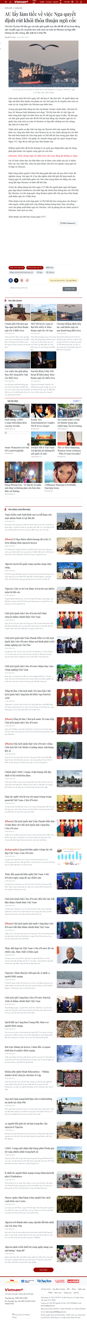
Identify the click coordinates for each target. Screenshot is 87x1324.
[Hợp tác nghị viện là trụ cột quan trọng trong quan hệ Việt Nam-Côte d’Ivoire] (69, 803)
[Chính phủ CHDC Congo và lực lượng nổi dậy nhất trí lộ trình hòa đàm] (69, 778)
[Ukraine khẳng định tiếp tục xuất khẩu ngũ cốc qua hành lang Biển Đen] (69, 312)
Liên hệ (76, 1293)
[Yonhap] (12, 1281)
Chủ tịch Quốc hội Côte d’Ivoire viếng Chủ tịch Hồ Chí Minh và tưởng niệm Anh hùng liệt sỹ (29, 747)
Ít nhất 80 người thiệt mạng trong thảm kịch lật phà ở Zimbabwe (29, 1174)
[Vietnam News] (29, 1281)
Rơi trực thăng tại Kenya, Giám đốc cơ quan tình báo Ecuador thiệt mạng (27, 1048)
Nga (40, 272)
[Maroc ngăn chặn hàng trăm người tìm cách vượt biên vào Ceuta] (69, 1204)
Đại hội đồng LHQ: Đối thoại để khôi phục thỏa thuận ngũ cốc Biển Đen (43, 374)
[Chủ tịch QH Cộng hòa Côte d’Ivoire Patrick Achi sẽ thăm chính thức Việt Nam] (69, 1004)
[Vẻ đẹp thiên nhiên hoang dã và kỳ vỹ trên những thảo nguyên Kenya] (69, 545)
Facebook (10, 280)
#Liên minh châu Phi (17, 267)
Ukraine (51, 272)
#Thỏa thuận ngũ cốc (35, 267)
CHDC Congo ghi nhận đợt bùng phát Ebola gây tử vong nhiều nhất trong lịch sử (29, 1150)
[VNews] (68, 1281)
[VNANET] (77, 1281)
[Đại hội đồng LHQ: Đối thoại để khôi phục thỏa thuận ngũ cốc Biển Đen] (43, 359)
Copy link (27, 280)
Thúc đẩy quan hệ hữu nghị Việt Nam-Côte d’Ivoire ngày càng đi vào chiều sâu (27, 875)
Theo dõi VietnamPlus (57, 280)
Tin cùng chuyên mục (19, 509)
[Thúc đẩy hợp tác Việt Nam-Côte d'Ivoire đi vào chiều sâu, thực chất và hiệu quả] (69, 954)
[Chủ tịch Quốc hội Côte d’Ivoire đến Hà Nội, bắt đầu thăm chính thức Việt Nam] (69, 905)
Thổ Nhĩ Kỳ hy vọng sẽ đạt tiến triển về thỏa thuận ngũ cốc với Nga (42, 327)
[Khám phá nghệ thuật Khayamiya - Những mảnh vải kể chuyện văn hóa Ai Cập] (69, 1078)
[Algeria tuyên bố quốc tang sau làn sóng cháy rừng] (69, 570)
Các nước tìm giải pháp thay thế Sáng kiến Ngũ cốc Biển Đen (16, 374)
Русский (67, 2)
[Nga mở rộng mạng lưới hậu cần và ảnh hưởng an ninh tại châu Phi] (69, 1105)
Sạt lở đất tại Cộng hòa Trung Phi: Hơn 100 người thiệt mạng (27, 1024)
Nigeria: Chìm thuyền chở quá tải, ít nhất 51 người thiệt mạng (27, 974)
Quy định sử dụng (59, 1289)
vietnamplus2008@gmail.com (56, 1312)
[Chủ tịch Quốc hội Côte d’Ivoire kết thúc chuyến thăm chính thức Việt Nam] (69, 620)
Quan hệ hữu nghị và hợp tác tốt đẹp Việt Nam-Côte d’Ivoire (28, 851)
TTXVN (50, 1293)
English (42, 2)
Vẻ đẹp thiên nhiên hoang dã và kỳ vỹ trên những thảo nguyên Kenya (28, 541)
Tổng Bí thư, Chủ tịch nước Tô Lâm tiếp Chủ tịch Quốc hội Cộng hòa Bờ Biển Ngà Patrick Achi (28, 694)
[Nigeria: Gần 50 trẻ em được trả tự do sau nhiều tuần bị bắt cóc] (69, 595)
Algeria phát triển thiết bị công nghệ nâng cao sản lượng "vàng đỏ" (29, 1248)
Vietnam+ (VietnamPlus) (21, 1)
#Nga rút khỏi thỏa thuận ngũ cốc (21, 272)
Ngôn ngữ (81, 1289)
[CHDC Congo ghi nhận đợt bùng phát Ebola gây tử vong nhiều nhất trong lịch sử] (69, 1154)
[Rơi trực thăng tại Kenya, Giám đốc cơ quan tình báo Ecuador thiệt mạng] (69, 1053)
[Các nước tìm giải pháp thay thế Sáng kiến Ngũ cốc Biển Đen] (17, 359)
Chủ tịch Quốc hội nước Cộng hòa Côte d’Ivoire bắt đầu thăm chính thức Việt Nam (29, 925)
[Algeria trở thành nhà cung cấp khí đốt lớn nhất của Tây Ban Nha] (69, 1229)
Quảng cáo (68, 1293)
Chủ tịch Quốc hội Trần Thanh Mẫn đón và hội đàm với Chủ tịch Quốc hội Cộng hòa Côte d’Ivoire (30, 825)
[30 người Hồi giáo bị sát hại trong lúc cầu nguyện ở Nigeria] (69, 1130)
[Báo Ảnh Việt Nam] (58, 1281)
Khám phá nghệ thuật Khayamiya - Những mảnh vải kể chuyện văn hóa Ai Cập (27, 1073)
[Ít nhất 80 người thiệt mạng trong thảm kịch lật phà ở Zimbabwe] (69, 1179)
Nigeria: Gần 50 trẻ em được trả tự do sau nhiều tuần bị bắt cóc (29, 590)
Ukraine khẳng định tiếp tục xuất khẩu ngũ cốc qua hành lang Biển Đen (69, 327)
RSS (68, 1289)
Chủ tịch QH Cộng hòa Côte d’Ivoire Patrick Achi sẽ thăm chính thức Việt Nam (28, 999)
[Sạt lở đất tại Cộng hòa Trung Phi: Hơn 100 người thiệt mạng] (69, 1028)
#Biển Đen (49, 267)
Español (55, 2)
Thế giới (8, 8)
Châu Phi (18, 8)
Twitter (16, 280)
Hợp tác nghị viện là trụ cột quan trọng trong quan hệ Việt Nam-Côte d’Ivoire (28, 798)
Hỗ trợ (74, 1289)
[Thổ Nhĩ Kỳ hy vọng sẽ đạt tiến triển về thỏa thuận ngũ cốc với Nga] (43, 312)
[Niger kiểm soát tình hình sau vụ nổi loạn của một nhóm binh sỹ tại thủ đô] (69, 521)
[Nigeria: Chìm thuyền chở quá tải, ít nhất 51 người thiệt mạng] (69, 979)
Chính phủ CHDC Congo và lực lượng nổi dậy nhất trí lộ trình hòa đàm (28, 773)
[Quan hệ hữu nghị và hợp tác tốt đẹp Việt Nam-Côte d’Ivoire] (69, 856)
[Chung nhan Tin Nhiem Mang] (21, 1316)
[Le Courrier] (44, 1281)
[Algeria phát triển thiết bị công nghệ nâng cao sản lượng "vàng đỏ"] (69, 1253)
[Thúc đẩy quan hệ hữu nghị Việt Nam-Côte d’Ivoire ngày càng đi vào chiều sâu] (69, 880)
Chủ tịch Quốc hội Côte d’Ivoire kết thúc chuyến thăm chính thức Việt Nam (26, 615)
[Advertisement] (43, 243)
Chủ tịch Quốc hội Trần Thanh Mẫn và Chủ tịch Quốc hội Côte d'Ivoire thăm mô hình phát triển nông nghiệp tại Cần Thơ (30, 641)
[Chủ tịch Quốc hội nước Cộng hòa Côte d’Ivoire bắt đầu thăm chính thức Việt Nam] (69, 930)
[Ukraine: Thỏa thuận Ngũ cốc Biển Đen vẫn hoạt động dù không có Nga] (42, 155)
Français (49, 2)
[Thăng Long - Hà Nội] (72, 2)
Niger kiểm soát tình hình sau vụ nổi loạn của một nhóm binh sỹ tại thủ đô (28, 516)
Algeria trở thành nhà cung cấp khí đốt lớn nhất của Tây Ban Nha (29, 1224)
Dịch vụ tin (58, 1293)
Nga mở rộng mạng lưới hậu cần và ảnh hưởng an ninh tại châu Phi (28, 1100)
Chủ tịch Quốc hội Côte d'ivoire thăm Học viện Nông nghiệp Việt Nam (29, 668)
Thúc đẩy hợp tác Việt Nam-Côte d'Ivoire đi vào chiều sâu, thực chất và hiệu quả (29, 950)
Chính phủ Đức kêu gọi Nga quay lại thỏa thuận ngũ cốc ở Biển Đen (16, 327)
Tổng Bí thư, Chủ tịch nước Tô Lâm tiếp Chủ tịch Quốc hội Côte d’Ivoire (29, 720)
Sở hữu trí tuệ (45, 1289)
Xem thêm (43, 1270)
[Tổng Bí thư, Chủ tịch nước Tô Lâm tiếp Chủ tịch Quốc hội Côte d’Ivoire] (69, 725)
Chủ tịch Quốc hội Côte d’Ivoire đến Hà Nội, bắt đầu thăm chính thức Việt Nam (30, 900)
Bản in (22, 280)
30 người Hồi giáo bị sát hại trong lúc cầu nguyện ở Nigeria (26, 1125)
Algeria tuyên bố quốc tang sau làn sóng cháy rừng (28, 565)
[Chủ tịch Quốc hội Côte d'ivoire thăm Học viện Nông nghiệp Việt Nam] (69, 672)
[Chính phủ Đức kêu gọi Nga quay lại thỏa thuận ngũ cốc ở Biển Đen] (17, 312)
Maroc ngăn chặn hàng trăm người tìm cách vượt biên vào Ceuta (28, 1199)
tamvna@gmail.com (48, 1306)
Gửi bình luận (70, 289)
